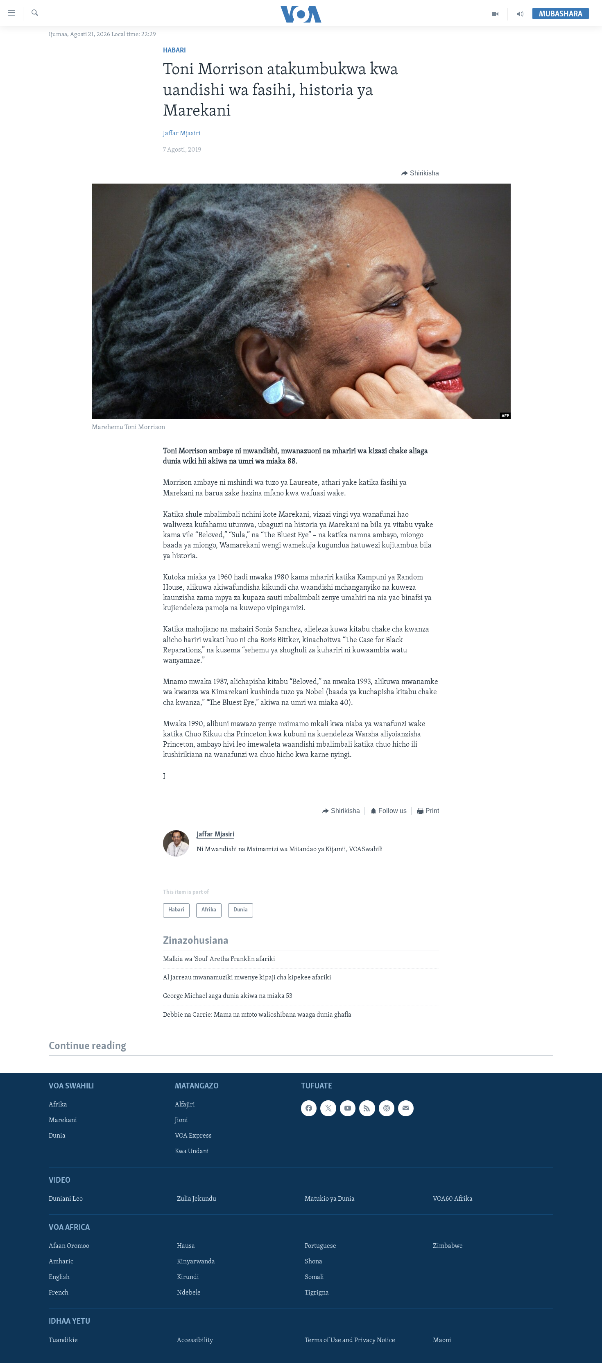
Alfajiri (185, 1105)
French (58, 1293)
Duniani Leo (66, 1199)
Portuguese (320, 1246)
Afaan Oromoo (69, 1246)
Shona (313, 1262)
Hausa (186, 1246)
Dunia (57, 1136)
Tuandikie (63, 1340)
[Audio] (520, 14)
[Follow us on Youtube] (347, 1108)
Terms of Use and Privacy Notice (350, 1340)
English (59, 1277)
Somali (314, 1277)
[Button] (420, 173)
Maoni (442, 1340)
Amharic (61, 1262)
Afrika (58, 1105)
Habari (174, 51)
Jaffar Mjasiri (182, 133)
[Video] (495, 14)
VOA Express (193, 1136)
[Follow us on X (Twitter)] (328, 1108)
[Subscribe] (406, 1108)
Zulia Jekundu (196, 1199)
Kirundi (188, 1277)
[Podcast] (386, 1108)
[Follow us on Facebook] (309, 1108)
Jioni (181, 1120)
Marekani (63, 1120)
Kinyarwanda (196, 1262)
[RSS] (367, 1108)
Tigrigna (317, 1293)
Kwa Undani (192, 1151)
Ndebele (189, 1293)
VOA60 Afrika (453, 1199)
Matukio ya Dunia (330, 1199)
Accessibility (195, 1340)
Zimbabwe (448, 1246)
